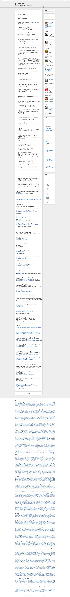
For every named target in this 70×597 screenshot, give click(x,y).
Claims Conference (34, 432)
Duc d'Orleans (20, 447)
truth (44, 575)
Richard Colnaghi (52, 553)
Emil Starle (36, 452)
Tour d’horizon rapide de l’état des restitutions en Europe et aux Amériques (51, 108)
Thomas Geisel (53, 572)
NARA (53, 529)
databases (46, 440)
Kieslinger (45, 500)
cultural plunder (47, 438)
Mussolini (29, 529)
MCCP (31, 520)
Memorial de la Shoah (18, 521)
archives (45, 411)
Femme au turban (31, 458)
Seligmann (47, 562)
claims (30, 432)
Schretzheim (45, 561)
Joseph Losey (50, 496)
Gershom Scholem (31, 470)
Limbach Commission (27, 509)
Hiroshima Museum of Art (23, 481)
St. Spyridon (34, 567)
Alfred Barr (52, 405)
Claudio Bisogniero (35, 433)
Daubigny (49, 440)
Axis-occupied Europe (44, 416)
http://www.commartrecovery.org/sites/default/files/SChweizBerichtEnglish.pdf (26, 364)
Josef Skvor (34, 496)
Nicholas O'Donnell (17, 534)
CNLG (49, 433)
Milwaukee (16, 524)
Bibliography (26, 7)
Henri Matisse (53, 478)
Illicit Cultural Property (49, 153)
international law (27, 487)
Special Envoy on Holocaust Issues (43, 566)
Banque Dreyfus (53, 417)
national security (41, 531)
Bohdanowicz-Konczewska (18, 423)
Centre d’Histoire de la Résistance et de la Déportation (23, 223)
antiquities (53, 410)
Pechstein (37, 542)
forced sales (47, 460)
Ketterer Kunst (31, 500)
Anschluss (35, 410)
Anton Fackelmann (31, 411)
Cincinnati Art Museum (52, 431)
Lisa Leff (53, 509)
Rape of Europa (32, 550)
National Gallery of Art (41, 530)
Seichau (41, 562)
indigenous (30, 486)
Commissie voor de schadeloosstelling (21, 332)
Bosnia (40, 423)
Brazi (51, 423)
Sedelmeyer (38, 562)
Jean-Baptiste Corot (35, 491)
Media (31, 7)
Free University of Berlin (41, 463)
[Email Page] (18, 388)
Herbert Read (40, 479)
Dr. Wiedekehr (38, 446)
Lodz (18, 510)
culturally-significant (17, 439)
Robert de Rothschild (42, 554)
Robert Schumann (32, 555)
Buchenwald (19, 425)
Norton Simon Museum (31, 535)
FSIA (33, 465)
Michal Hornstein (45, 522)
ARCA (42, 411)
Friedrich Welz (40, 464)
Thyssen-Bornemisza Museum (35, 573)
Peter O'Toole (28, 543)
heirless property (51, 477)
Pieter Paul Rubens (28, 545)
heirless (42, 477)
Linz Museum (42, 509)
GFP (49, 470)
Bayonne (37, 419)
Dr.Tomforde (45, 446)
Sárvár (26, 560)
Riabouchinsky (38, 553)
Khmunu (42, 500)
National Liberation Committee (27, 531)
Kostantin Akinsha (38, 502)
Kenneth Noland (17, 500)
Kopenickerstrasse (30, 502)
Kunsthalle (40, 503)
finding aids (16, 459)
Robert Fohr (52, 554)
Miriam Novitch (34, 524)
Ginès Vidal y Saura (35, 471)
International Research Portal (43, 487)
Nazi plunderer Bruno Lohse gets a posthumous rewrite (51, 80)
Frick (25, 464)
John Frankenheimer (20, 495)
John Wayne (38, 495)
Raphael (36, 550)
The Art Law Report (49, 164)
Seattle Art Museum (21, 562)
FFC (45, 458)
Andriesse (44, 409)
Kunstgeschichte (36, 503)
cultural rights (52, 438)
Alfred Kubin (25, 406)
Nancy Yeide (45, 529)
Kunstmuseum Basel (51, 503)
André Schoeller (19, 409)
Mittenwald (43, 524)
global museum (39, 472)
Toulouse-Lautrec (28, 574)
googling (42, 473)
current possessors (29, 439)
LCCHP (25, 506)
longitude (36, 510)
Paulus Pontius (17, 542)
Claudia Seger (30, 433)
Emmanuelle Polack (40, 452)
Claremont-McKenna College (45, 432)
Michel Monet (21, 523)
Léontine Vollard (50, 507)
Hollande (44, 481)
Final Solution (52, 458)
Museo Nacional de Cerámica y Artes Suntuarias (29, 528)
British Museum (34, 424)
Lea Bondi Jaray (42, 506)
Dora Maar (35, 445)
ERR (54, 453)
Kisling (28, 501)
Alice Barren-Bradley (49, 406)
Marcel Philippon (24, 516)
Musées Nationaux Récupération (41, 527)
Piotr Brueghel (43, 545)
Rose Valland (39, 556)
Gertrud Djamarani (35, 470)
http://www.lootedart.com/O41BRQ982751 (22, 247)
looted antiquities (40, 510)
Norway (36, 535)
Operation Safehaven (40, 537)
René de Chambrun (19, 552)
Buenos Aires (23, 425)
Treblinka (33, 575)
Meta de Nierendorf (31, 521)
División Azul (24, 445)
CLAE (24, 432)
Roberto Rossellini (41, 555)
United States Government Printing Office (22, 210)
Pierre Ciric (48, 544)
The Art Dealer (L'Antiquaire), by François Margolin (51, 42)
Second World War (33, 562)
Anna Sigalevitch (23, 410)
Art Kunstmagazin (48, 126)
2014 (46, 197)
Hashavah (33, 476)
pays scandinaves (26, 542)
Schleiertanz (16, 561)
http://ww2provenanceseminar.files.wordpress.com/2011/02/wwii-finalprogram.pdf (27, 194)
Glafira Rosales (29, 472)
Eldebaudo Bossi (29, 451)
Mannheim (30, 515)
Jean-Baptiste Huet (41, 491)
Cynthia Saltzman (39, 439)
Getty (47, 470)
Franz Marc (43, 462)
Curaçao (25, 439)
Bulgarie (29, 425)
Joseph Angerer (38, 496)
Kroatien (21, 503)
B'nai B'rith (52, 416)
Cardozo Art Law (48, 139)
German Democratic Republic (41, 469)
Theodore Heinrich (20, 572)
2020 (46, 189)
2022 (46, 186)
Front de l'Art (30, 465)
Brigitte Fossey (29, 424)
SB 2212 (40, 560)
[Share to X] (21, 388)
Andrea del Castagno (31, 409)
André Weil (23, 409)
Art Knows (47, 124)
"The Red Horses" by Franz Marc (51, 51)
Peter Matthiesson (24, 543)
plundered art (21, 3)
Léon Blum (35, 507)
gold (48, 472)
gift (31, 471)
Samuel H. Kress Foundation (45, 559)
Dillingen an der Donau (39, 444)
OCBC (22, 536)
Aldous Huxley (42, 404)
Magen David (35, 514)
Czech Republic (52, 439)
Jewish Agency (16, 493)
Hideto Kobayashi (46, 480)
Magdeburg (30, 514)
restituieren (17, 553)
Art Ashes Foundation (50, 412)
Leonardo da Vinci (40, 507)
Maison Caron (52, 514)
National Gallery (35, 530)
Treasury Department (28, 575)
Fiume (40, 459)
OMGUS (36, 537)
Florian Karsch (23, 460)
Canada (27, 426)
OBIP (19, 536)
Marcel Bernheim (50, 515)
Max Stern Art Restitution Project (20, 216)
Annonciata (32, 410)
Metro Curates (36, 521)
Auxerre (19, 416)
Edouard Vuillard (17, 450)
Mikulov (36, 523)
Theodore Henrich (26, 572)
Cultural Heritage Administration (34, 438)
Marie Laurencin (26, 517)
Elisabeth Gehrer (40, 451)
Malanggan (16, 515)
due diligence (28, 447)
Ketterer (28, 500)
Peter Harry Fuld (20, 543)
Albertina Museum (29, 404)
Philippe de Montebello (17, 544)
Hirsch (27, 481)
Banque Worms (17, 418)
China (45, 430)
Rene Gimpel (24, 552)
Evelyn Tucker (42, 456)
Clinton (46, 433)
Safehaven (27, 558)
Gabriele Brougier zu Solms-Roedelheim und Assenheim (26, 466)
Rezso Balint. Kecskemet (27, 553)
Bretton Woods (25, 424)
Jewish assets (20, 493)
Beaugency (44, 419)
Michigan (33, 523)
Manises (27, 515)
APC (39, 411)
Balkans (49, 417)
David (54, 440)
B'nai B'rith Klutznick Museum (19, 417)
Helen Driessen (17, 478)
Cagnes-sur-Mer (52, 425)
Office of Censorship (34, 536)
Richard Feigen (17, 554)
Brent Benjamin (20, 424)
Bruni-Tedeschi (47, 424)
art (47, 412)
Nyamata (51, 535)
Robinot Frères (52, 555)
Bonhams (34, 423)
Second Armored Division (27, 562)
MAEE (27, 514)
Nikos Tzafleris (37, 534)
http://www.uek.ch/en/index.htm (20, 306)
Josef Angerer (20, 496)
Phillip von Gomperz (28, 544)
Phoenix (32, 544)
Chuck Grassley (34, 431)
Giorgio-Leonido (50, 471)
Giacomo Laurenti (26, 471)
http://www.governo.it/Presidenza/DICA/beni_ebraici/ (23, 301)
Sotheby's (27, 565)
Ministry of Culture (21, 524)
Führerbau (40, 465)
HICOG (42, 480)
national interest (21, 531)
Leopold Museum (26, 508)
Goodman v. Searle (37, 473)
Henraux (42, 478)
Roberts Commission (47, 555)
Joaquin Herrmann (21, 494)
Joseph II (43, 496)
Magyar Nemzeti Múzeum (40, 514)
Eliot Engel (36, 451)
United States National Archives (20, 193)
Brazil (53, 423)
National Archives (25, 530)
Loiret (20, 510)
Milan (39, 523)
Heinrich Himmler (33, 477)
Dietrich (35, 444)
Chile (42, 430)
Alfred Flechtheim (17, 406)
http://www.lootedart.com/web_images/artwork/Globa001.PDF (24, 310)
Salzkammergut (24, 559)
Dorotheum (38, 445)
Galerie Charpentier (43, 466)
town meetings (32, 574)
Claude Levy (16, 433)
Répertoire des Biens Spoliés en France (41, 552)
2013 (46, 198)
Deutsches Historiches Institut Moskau (21, 196)
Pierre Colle (52, 544)
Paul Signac (38, 541)
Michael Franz (40, 522)
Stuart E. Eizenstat (21, 569)
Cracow (31, 437)
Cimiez (48, 431)
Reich (40, 551)
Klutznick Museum (43, 501)
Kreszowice (53, 502)
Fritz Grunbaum (17, 465)
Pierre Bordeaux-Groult (43, 544)
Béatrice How (40, 419)
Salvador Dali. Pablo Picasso (18, 559)
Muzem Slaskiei (32, 529)
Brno (37, 424)
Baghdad (28, 417)
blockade (33, 422)
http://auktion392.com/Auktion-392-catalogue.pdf (22, 217)
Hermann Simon (20, 480)
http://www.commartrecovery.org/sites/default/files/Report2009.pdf (25, 359)
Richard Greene (21, 554)
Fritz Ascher (53, 464)
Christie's (20, 431)
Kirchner (25, 501)
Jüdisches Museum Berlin (19, 220)
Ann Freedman (19, 410)
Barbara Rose (26, 418)
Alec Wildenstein (46, 404)
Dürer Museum (50, 447)
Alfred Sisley (39, 406)
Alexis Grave (33, 405)
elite (43, 451)
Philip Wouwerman (41, 543)
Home (17, 7)
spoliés (20, 567)
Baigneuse (31, 417)
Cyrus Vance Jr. (44, 439)
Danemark (36, 440)
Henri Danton (48, 478)
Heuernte (40, 480)
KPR (41, 502)
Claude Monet (21, 433)
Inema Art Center (35, 486)
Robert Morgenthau (22, 555)
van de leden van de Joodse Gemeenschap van (33, 332)
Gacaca (34, 466)
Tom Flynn (19, 574)
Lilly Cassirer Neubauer (20, 509)
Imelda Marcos (46, 485)
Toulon (25, 574)
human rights (23, 484)
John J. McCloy (31, 495)
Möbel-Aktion (52, 524)
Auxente (16, 416)
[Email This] (19, 388)
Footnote (40, 460)
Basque (18, 419)
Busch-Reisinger (42, 425)
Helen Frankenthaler (21, 478)
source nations (48, 565)
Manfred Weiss (23, 515)
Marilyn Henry (47, 517)
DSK (54, 446)
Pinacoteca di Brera (36, 545)
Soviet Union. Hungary (22, 566)
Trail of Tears (49, 574)
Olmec (29, 537)
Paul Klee (27, 541)
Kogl (20, 502)
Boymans (45, 423)
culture (22, 439)
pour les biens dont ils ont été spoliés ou (21, 328)
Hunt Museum (42, 484)
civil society (19, 432)
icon (20, 485)
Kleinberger (31, 501)
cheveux (36, 430)
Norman (16, 535)
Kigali (47, 500)
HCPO (36, 476)
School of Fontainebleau (36, 561)
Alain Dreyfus (50, 403)
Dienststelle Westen (21, 444)
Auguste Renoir (17, 415)
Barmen (37, 418)
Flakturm (42, 459)
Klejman (34, 501)
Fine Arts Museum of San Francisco (23, 459)
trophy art (36, 575)
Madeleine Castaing (51, 513)
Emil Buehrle (27, 452)
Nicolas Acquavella (22, 534)
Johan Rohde (29, 494)
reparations (30, 552)
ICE (15, 485)
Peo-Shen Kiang (46, 542)
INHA (45, 486)
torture (22, 574)
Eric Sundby (26, 453)
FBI (43, 457)
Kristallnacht (16, 503)
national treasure (52, 531)
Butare (45, 425)
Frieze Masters (49, 464)
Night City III (29, 534)
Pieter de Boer (23, 545)
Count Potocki (17, 437)
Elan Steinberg (24, 451)
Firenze (31, 459)
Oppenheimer (44, 537)
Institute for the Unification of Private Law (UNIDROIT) (23, 207)
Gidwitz (29, 471)
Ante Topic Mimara (40, 410)
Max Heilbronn (33, 519)
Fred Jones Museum (21, 463)
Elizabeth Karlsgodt (47, 451)
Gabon (54, 465)
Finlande (28, 459)
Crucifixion (21, 438)
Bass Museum (22, 419)
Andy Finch (47, 409)
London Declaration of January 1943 (29, 510)
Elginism (47, 148)
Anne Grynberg (28, 410)
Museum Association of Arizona (46, 528)
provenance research (45, 548)
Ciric (16, 432)
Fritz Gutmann (22, 465)
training (53, 574)
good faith (32, 473)
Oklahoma (21, 537)
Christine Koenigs (25, 431)
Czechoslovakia (17, 440)
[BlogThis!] (20, 388)
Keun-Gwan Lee (36, 500)
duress (54, 447)
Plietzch (50, 545)
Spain (29, 566)
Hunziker (46, 484)
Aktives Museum (18, 227)
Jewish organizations (36, 493)
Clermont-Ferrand (43, 433)
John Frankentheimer (26, 495)
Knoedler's (17, 502)
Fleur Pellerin (49, 459)
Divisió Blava (21, 445)
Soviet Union (17, 566)
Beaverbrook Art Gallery (49, 419)
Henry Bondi (26, 479)
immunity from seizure (22, 486)
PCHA (30, 542)
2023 (46, 185)
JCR (22, 491)
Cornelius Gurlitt (35, 436)
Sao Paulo (23, 560)
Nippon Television (48, 534)
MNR (48, 524)
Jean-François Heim (46, 491)
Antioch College (49, 410)
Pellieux (43, 542)
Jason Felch (20, 491)
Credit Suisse (39, 437)
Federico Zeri (17, 458)
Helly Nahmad (35, 478)
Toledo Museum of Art (50, 573)
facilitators (30, 457)
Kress (49, 502)
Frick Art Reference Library (30, 464)
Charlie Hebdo (20, 430)
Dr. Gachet (19, 446)
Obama (17, 536)
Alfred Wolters (44, 406)
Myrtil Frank (36, 529)
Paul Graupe (23, 541)
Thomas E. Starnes (48, 572)
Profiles (41, 7)
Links (21, 7)
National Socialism (46, 531)
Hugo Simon (16, 484)
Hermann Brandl (49, 479)
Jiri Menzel (50, 493)
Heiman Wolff (21, 477)
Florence (19, 460)
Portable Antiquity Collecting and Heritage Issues (49, 160)
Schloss (20, 561)
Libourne (39, 508)
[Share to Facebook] (22, 388)
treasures (25, 575)
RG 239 (35, 553)
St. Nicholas (31, 567)
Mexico (50, 521)
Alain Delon (47, 403)
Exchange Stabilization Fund (22, 457)
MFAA (18, 522)
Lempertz (25, 507)
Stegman (20, 568)
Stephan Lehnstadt (23, 568)
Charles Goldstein (35, 429)
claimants (27, 432)
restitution (21, 553)
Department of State (20, 273)
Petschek (32, 543)
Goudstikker (48, 473)
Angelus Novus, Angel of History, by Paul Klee (51, 34)
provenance (37, 548)
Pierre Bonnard (38, 544)
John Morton (35, 495)
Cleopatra (39, 433)
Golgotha (20, 473)
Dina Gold (44, 444)
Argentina (23, 412)
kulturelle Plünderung (27, 503)
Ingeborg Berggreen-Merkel (41, 486)
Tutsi (54, 575)
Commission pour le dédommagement (21, 327)
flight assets (53, 459)
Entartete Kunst (51, 452)
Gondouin (29, 473)
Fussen (49, 465)
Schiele (53, 560)
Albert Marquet (20, 404)
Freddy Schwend (27, 463)
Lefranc (17, 507)
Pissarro (47, 545)
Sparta (37, 566)
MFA (16, 522)
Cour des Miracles (22, 437)
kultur (23, 503)
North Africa (19, 535)
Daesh (25, 440)
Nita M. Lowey (52, 534)
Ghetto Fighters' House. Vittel (19, 471)
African (26, 403)
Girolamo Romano (20, 472)
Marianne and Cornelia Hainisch (19, 517)
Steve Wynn (32, 568)
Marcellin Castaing (29, 516)
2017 (46, 193)
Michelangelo (29, 523)
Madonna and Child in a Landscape (22, 514)
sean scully (16, 562)
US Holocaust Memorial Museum (33, 578)
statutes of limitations (51, 567)
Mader (16, 514)
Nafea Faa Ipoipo (41, 529)
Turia (49, 575)
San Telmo (19, 560)
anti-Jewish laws (45, 410)
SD (53, 561)
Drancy (49, 446)
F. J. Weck (27, 457)
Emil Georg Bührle (32, 452)
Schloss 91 (23, 561)
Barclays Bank (33, 418)
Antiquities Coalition (17, 411)
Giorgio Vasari (45, 471)
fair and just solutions (35, 457)
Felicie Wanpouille (22, 458)
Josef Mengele (25, 496)
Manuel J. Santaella (35, 515)
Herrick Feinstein (35, 480)
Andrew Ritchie (36, 409)
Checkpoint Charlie (32, 430)
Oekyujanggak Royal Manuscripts (27, 536)
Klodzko (39, 501)
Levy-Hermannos (35, 508)
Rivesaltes (36, 554)
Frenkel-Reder (22, 464)
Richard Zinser (25, 554)
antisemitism (22, 411)
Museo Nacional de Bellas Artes (19, 528)
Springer (23, 567)
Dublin (17, 447)
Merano (28, 521)
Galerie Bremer (38, 466)
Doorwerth (32, 445)
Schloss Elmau (27, 561)
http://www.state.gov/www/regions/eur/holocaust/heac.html (24, 291)
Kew (39, 500)
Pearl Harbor (33, 542)
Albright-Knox (38, 404)
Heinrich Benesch (29, 477)
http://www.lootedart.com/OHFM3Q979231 (22, 265)
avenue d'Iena (22, 416)
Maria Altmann (53, 516)
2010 (46, 202)
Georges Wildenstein (21, 469)
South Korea (52, 565)
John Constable (51, 494)
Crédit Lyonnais (35, 437)
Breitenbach (16, 424)
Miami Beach (21, 522)
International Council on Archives (21, 487)
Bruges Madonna (41, 424)
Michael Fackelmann (31, 522)
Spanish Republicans (33, 566)
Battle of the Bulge (27, 419)
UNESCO (52, 576)
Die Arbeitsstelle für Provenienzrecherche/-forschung (44, 443)
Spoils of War (50, 566)
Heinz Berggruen (38, 477)
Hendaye (39, 478)
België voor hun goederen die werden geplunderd (23, 333)
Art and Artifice (48, 122)
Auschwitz (26, 415)
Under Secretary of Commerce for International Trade (26, 280)
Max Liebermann (50, 519)
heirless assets (46, 477)
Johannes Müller (46, 494)
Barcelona (30, 418)
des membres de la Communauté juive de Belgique (34, 327)
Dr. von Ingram (34, 446)
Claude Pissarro (26, 433)
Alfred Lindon (29, 406)
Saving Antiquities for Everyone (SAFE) (33, 560)
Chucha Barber (30, 431)
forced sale (43, 460)
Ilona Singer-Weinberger (41, 485)
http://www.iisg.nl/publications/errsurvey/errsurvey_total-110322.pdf (25, 374)
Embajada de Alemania (22, 452)
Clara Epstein (39, 432)
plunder (53, 545)
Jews (40, 493)
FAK (39, 457)
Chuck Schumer (38, 431)
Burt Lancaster (37, 425)
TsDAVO (47, 575)
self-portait (44, 562)
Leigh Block (20, 507)
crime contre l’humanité (51, 437)
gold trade (16, 473)
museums (25, 529)
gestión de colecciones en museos (42, 470)
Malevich (20, 515)
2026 (46, 175)
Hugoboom (20, 484)
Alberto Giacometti (34, 404)
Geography (36, 7)
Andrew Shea (40, 409)
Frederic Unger (35, 463)
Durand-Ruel (46, 447)
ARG (20, 412)
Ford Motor (51, 460)
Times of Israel (41, 573)
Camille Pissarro (22, 426)
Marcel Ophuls (19, 516)
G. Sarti (51, 465)
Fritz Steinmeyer (26, 465)
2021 (46, 188)
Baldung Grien (40, 417)
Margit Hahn (38, 516)
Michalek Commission (50, 522)
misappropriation (39, 524)
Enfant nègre (47, 452)
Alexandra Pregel (23, 405)
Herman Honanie (45, 479)
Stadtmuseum (40, 567)
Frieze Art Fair (45, 464)
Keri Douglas (24, 500)
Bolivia (23, 423)
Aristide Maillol (35, 412)
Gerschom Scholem (25, 470)
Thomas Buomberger (43, 572)
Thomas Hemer (18, 573)
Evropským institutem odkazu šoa (49, 456)
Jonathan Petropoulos (46, 495)
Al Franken (39, 403)
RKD (38, 554)
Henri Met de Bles (18, 479)
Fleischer (45, 459)
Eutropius (33, 456)
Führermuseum (45, 465)
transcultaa (16, 575)
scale (43, 560)
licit (46, 508)
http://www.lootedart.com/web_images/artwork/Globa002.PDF (24, 311)
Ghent (54, 470)
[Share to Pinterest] (23, 388)
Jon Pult (42, 495)
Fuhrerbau (36, 465)
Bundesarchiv (33, 425)
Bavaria (34, 419)
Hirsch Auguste (31, 481)
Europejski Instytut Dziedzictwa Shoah (26, 456)
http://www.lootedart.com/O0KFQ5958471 (21, 239)
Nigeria (26, 534)
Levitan (31, 508)
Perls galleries (53, 542)
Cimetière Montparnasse (44, 431)
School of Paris (41, 561)
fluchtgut (27, 460)
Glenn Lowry (35, 472)
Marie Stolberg (31, 517)
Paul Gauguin (19, 541)
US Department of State (19, 290)
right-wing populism (30, 554)
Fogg (34, 460)
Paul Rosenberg (32, 541)
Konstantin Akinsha (24, 502)
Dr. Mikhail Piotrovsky (24, 446)
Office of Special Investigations (48, 536)
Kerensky (21, 500)
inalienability (27, 486)
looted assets (48, 510)
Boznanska (48, 423)
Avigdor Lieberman (27, 416)
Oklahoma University (25, 537)
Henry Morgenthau (31, 479)
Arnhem (41, 412)
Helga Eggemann (31, 478)
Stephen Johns (28, 568)
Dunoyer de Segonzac (41, 447)
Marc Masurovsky (44, 515)
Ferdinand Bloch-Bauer (36, 458)
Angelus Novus (51, 409)
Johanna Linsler (33, 494)
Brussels (16, 425)
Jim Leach (46, 493)
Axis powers (38, 416)
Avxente (31, 416)
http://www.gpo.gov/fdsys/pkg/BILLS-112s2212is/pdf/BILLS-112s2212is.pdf (26, 211)
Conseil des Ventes (18, 436)
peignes (40, 542)
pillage (32, 545)
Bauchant (31, 419)
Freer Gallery (50, 463)
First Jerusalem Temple (35, 459)
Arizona (38, 412)
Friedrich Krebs (36, 464)
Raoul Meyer (22, 550)
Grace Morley (52, 473)
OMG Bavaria (32, 537)
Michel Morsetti (25, 523)
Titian (45, 573)
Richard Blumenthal (43, 553)
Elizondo (16, 452)
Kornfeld (34, 502)
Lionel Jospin (47, 509)
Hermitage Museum (25, 480)
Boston (42, 423)
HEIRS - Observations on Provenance (49, 151)
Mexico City (53, 521)
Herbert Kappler (37, 479)
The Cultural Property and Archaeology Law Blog (49, 167)
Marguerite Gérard (43, 516)
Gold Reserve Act (52, 472)
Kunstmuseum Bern (18, 504)
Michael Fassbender (36, 522)
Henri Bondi (45, 478)
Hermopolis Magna (30, 480)
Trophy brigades (40, 575)
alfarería (40, 405)
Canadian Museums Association (50, 426)
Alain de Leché (43, 403)
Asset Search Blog (49, 137)
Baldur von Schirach (45, 417)
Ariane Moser (26, 412)
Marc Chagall (39, 515)
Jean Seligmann (30, 491)
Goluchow (23, 473)
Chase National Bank (25, 430)
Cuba (24, 438)
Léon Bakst (28, 507)
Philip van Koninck (36, 543)
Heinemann (24, 477)
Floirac (17, 460)
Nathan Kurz (21, 530)
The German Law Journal (19, 384)
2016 (46, 194)
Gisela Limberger (24, 472)
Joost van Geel (51, 495)
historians (35, 481)
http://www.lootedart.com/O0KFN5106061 (21, 243)
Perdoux (50, 542)
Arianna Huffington (31, 412)
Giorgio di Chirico (40, 471)
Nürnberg (48, 535)
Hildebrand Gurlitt (52, 480)
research (53, 552)
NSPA (45, 535)
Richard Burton (47, 553)
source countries (42, 565)
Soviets (27, 566)
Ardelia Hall (16, 412)
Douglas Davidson (48, 445)
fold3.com (37, 460)
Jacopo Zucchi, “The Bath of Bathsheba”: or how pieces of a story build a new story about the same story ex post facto (49, 25)
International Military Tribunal (34, 487)
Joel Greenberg (25, 494)
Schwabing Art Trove (50, 561)
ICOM (18, 485)
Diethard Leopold (27, 444)
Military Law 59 (52, 523)
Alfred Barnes (48, 405)
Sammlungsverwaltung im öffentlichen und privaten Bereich (33, 559)
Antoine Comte (26, 411)
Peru (16, 543)
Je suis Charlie (26, 491)
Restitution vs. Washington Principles (48, 179)
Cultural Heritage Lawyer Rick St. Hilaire (49, 146)
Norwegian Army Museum (41, 535)
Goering (46, 472)
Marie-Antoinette (35, 517)
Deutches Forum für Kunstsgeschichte (32, 196)
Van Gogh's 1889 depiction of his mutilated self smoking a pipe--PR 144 (51, 99)
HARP (17, 476)
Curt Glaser (34, 439)
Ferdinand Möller (42, 458)
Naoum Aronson (49, 529)
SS (28, 567)
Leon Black (32, 507)
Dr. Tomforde (30, 446)
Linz (39, 509)
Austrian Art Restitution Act (36, 415)
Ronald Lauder (34, 556)
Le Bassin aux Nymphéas (30, 506)
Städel (37, 567)
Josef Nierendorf (30, 496)
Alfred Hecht (21, 406)
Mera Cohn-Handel (24, 521)
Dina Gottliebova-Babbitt (49, 444)
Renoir (27, 552)
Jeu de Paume (46, 492)
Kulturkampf (32, 503)
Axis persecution (34, 416)
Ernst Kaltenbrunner (49, 453)
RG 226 (32, 553)
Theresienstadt (30, 572)
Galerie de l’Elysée (48, 466)
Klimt (36, 501)
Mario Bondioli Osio (52, 517)
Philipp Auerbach (46, 543)
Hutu (48, 484)
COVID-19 (26, 437)
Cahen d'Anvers (17, 426)
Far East (41, 457)
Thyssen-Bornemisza (28, 573)
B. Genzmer (49, 416)
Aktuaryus (35, 403)
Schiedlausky (49, 560)
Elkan (18, 452)
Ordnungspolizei (53, 537)
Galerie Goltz (52, 466)
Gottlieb (44, 473)
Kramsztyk (47, 502)
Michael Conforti (26, 522)
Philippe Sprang (23, 544)
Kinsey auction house (20, 501)
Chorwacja (51, 430)
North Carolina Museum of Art (25, 535)
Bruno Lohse (52, 424)
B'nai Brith (25, 417)
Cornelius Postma (41, 436)
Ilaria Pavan (25, 485)
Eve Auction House (37, 456)
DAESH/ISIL (28, 440)
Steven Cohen (36, 568)
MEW (48, 521)
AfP (24, 403)
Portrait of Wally (47, 546)
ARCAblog (47, 119)
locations (16, 510)
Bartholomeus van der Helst (50, 418)
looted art (45, 510)
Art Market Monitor (49, 130)
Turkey (52, 575)
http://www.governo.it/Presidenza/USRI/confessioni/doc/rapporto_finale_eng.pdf (27, 346)
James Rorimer (42, 490)
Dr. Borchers (52, 445)
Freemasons (46, 463)
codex (51, 433)
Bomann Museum (27, 423)
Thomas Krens (23, 573)
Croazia (19, 438)
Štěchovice (16, 568)
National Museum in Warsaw (35, 531)
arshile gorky (44, 412)
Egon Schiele (35, 450)
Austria (30, 415)
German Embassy (48, 469)
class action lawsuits (52, 432)
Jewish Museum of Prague (30, 493)
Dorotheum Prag (43, 445)
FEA (45, 457)
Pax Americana (21, 542)
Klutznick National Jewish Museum (50, 501)
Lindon (37, 509)
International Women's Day (51, 487)
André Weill (26, 409)
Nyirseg (54, 535)
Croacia (16, 438)
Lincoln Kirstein (33, 509)
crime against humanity (45, 437)
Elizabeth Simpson (52, 451)
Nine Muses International (42, 534)
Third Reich (38, 572)
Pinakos (40, 545)
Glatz (32, 472)
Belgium (22, 420)
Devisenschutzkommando (18, 443)
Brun (44, 424)
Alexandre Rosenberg (28, 405)
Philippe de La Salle (52, 543)
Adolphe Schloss (20, 403)
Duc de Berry (23, 447)
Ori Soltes (17, 538)
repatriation (34, 552)
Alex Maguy (50, 404)
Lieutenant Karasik (50, 508)
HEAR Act (40, 476)
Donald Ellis (28, 445)
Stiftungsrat (40, 568)
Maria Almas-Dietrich (48, 516)
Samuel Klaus (51, 559)
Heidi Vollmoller (17, 477)
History (38, 481)
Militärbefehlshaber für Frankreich (45, 523)
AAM (54, 401)
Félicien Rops (26, 458)
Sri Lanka (26, 567)
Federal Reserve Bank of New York (51, 457)
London (23, 510)
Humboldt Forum (28, 484)
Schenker (46, 560)
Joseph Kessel (46, 496)
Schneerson (31, 561)
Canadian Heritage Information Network (33, 426)
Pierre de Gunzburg (17, 545)
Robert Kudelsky (17, 555)
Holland (41, 481)
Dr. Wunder (42, 446)
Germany (21, 470)
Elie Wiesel (33, 451)
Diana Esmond (27, 443)
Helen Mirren (26, 478)
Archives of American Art (51, 411)
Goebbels (43, 472)
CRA (29, 437)
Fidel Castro (48, 458)
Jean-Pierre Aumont (52, 491)
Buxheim (48, 425)
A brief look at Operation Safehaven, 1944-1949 (51, 89)
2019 (46, 190)
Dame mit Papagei (32, 440)
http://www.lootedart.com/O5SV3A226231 (21, 251)
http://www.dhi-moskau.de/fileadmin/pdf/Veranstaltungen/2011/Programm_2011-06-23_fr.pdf (28, 199)
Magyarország (46, 514)
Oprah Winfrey (48, 537)
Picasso (35, 544)
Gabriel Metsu (17, 466)
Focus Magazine (31, 460)
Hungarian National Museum (34, 484)
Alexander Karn (18, 405)
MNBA (46, 524)
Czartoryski (48, 439)
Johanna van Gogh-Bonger (39, 494)
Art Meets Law (48, 132)
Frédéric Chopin (31, 463)
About (46, 7)
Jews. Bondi (43, 493)
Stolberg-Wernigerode (44, 568)
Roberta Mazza (36, 555)
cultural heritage (28, 438)
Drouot (52, 446)
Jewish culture (24, 493)
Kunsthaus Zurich (45, 503)
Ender (44, 452)
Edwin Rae (30, 450)
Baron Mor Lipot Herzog (42, 418)
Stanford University (45, 567)
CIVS (21, 432)
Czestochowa (21, 440)
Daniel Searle (39, 440)
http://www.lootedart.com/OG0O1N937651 (22, 258)
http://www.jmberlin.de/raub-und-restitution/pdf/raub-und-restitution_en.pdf (26, 221)
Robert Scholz (27, 555)
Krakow (44, 502)
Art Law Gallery (48, 128)
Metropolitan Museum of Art (42, 521)
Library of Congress (43, 508)
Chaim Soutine (17, 429)
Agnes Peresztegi (30, 403)
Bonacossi (31, 423)
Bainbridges (34, 417)
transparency (21, 575)
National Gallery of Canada (48, 530)
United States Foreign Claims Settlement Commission (28, 279)
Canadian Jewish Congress (42, 426)
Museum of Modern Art (20, 529)
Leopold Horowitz (21, 508)
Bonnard (37, 423)
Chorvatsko (48, 430)
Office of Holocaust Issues (41, 536)
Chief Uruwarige (39, 430)
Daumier (52, 440)
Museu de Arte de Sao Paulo (38, 528)
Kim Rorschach (50, 500)
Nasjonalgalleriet (17, 530)
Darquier (43, 440)
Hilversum (18, 481)
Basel (15, 419)
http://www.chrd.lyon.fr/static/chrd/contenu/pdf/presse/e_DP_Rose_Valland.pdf (27, 224)
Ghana (52, 470)
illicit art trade (30, 485)
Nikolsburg (32, 534)
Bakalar (37, 417)
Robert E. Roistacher (48, 554)
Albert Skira (24, 404)
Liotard (50, 509)
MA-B (17, 513)
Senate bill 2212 (52, 562)
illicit (27, 485)
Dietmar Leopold (32, 444)
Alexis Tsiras (37, 405)
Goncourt (26, 473)
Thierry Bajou (34, 572)
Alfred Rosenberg (34, 406)
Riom (33, 554)
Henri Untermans (23, 479)
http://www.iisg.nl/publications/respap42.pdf (22, 381)
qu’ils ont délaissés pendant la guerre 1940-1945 (34, 328)
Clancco (47, 141)
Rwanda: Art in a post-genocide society (51, 60)
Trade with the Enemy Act (38, 574)
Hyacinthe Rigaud (52, 484)
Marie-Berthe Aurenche (41, 517)
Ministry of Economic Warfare (28, 524)
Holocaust (48, 481)
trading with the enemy (44, 574)
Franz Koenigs (39, 462)
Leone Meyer (45, 507)
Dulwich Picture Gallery (35, 447)
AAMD (21, 402)
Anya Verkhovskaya (36, 411)
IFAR (22, 485)
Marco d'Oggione (34, 516)
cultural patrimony (41, 438)
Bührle (27, 425)
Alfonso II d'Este (44, 405)
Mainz (49, 514)
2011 (46, 201)
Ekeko (21, 451)
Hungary (39, 484)
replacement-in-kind (49, 552)
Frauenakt (16, 463)
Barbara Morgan (22, 418)
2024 (46, 184)
